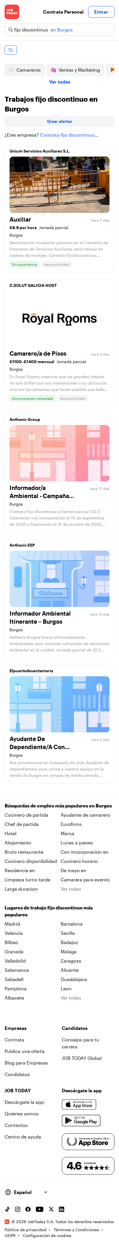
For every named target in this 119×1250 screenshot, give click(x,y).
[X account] (51, 1209)
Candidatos (17, 1074)
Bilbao (11, 942)
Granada (14, 951)
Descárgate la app (24, 1102)
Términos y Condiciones (76, 1229)
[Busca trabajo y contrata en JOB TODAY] (12, 12)
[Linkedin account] (61, 1209)
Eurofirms (71, 824)
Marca (67, 833)
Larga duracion (21, 888)
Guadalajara (74, 979)
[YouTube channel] (39, 1209)
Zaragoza (71, 960)
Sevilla (68, 933)
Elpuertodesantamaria (31, 670)
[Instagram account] (17, 1209)
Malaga (69, 951)
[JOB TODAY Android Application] (81, 1120)
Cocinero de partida (26, 815)
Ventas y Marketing (79, 70)
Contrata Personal (63, 11)
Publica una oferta (24, 1051)
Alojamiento (18, 842)
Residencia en (20, 870)
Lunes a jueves (77, 842)
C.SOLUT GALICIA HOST (33, 285)
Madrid (12, 923)
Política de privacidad (26, 1229)
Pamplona (16, 988)
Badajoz (69, 942)
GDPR (10, 1235)
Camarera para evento (85, 879)
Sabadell (14, 979)
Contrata (14, 1039)
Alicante (70, 970)
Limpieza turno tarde (27, 879)
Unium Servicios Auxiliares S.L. (40, 150)
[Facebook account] (28, 1209)
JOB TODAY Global (82, 1058)
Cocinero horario (79, 861)
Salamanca (17, 970)
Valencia (14, 933)
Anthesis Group (25, 419)
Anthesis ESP (22, 545)
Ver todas (59, 81)
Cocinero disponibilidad (31, 861)
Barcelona (72, 923)
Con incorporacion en (85, 852)
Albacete (14, 997)
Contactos (16, 1125)
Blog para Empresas (26, 1062)
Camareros (28, 70)
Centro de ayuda (23, 1136)
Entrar (101, 11)
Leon (66, 988)
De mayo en (73, 870)
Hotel (10, 833)
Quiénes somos (22, 1113)
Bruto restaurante (24, 852)
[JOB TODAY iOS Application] (79, 1104)
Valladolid (15, 960)
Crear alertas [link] (59, 121)
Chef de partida (22, 824)
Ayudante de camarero (85, 815)
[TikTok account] (7, 1209)
